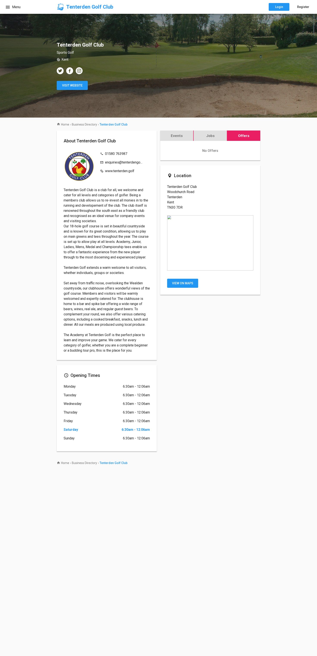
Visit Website (72, 85)
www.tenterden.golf (119, 171)
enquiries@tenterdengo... (123, 162)
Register (303, 7)
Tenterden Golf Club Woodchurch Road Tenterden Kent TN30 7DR (182, 197)
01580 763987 (116, 154)
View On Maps (182, 283)
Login (279, 7)
